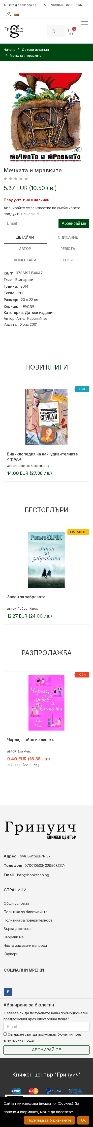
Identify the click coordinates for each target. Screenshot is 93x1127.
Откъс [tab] (68, 260)
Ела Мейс (24, 751)
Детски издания (40, 312)
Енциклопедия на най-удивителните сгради (42, 456)
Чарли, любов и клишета (31, 739)
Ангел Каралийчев (32, 318)
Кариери (11, 954)
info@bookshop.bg (22, 5)
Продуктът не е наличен (26, 200)
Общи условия (16, 903)
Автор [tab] (25, 249)
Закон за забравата (26, 596)
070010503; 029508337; (65, 5)
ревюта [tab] (68, 249)
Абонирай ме (74, 223)
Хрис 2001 (28, 324)
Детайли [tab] (25, 237)
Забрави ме (14, 937)
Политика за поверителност (28, 920)
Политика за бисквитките (25, 912)
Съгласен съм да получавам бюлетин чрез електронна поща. (42, 1037)
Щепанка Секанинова (33, 466)
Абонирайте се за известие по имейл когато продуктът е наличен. (42, 211)
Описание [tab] (68, 237)
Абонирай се (46, 1050)
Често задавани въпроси (25, 945)
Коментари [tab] (25, 260)
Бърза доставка (17, 929)
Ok (83, 1120)
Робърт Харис (28, 608)
